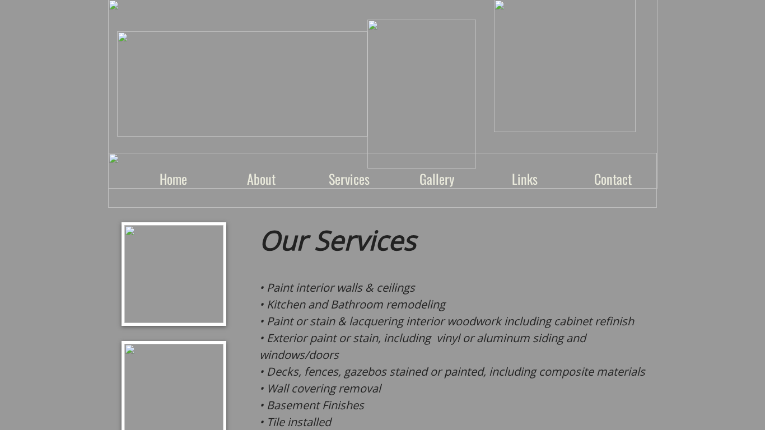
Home (173, 179)
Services (349, 179)
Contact (613, 179)
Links (525, 179)
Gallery (436, 179)
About (261, 179)
